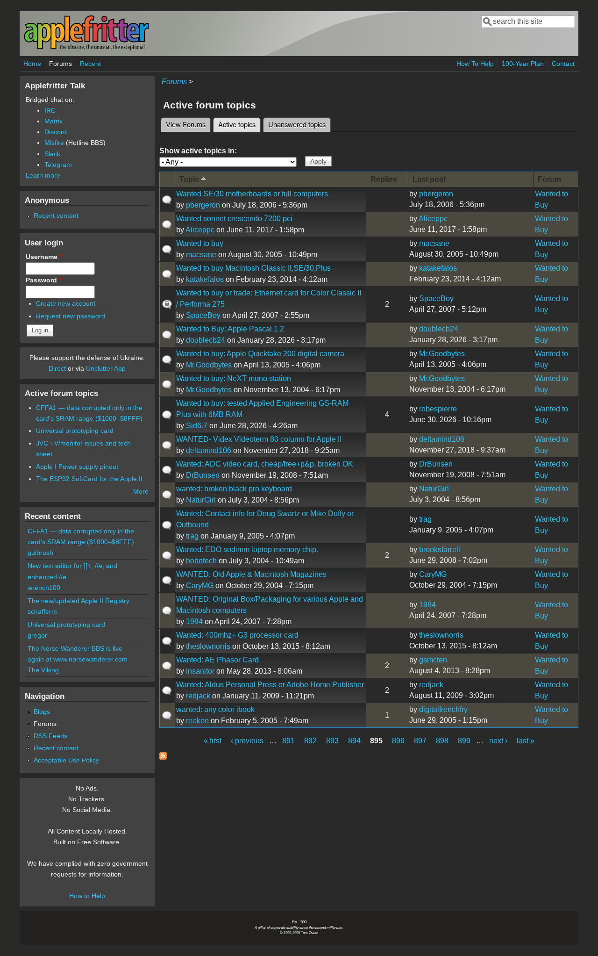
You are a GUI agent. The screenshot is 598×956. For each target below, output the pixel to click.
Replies (383, 179)
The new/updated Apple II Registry (78, 600)
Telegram (58, 164)
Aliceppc (199, 230)
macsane (201, 255)
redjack (198, 696)
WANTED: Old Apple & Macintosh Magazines (251, 574)
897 (420, 741)
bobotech (201, 561)
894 (354, 741)
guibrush (40, 552)
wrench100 (44, 587)
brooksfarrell (439, 549)
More (141, 491)
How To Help (475, 63)
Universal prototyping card (75, 430)
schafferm (42, 611)
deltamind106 (208, 450)
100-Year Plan (523, 63)
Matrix (53, 121)
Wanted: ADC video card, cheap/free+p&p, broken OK (264, 464)
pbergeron (203, 205)
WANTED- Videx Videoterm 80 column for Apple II (259, 439)
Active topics (239, 124)
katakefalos (205, 279)
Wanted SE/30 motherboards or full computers (252, 194)
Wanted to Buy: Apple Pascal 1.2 (230, 329)
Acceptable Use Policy (66, 760)
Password (43, 280)
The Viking (43, 670)
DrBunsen (203, 475)
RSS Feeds (50, 736)
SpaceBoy (203, 315)
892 (310, 741)
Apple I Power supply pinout (77, 466)
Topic (189, 179)
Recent (90, 63)
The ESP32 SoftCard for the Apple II (89, 478)
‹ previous (247, 741)
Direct (57, 368)
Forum (549, 179)
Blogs (42, 711)
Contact (563, 63)
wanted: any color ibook (215, 709)
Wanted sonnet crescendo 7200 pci (234, 219)
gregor (37, 635)
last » (525, 741)
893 (332, 741)
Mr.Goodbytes (209, 365)
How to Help (87, 895)
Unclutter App (106, 368)
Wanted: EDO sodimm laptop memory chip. (247, 549)
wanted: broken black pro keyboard (234, 489)
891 (288, 741)
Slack (52, 154)
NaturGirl (201, 500)
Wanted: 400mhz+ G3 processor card (237, 635)
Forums (60, 63)
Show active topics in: (198, 151)
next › (498, 741)
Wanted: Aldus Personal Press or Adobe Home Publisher (270, 685)
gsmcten (433, 660)
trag (192, 536)
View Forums (186, 124)
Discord (55, 132)
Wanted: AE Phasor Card (217, 660)
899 (464, 741)
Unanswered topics (297, 124)
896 (398, 741)
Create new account (65, 303)
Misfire (54, 142)
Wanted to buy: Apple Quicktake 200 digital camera (260, 354)
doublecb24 (205, 340)
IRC (50, 110)
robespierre (438, 409)
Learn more (43, 175)
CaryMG (200, 585)
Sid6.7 (196, 426)
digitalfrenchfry (443, 709)
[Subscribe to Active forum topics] (163, 757)
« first (212, 741)
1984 (194, 621)
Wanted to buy (199, 243)
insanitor (200, 671)
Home (32, 63)
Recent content (56, 215)
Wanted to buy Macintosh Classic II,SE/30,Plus (253, 268)
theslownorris (208, 646)
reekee (197, 721)
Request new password (70, 316)
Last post (429, 179)
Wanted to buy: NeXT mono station (233, 378)
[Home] (86, 48)
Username (44, 256)
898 (442, 741)
